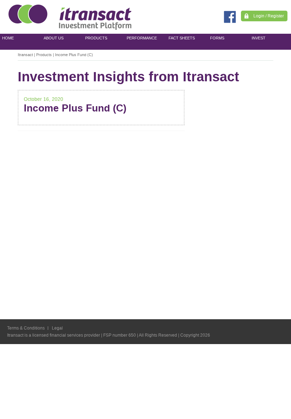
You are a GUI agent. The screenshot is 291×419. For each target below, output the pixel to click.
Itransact (25, 55)
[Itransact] (70, 17)
